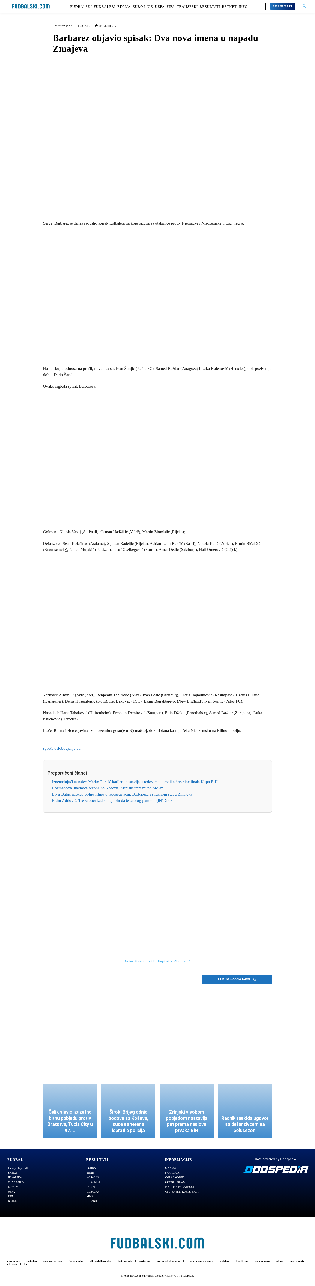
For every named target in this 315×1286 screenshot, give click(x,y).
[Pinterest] (162, 204)
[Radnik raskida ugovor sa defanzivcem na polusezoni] (245, 1111)
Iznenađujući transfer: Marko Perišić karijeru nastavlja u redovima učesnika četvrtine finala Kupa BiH (135, 781)
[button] (304, 6)
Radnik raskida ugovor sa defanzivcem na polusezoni (245, 1124)
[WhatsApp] (172, 204)
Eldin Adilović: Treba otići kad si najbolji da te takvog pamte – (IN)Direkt (113, 800)
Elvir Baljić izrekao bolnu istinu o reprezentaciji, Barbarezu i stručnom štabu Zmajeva (122, 794)
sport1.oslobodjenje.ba (61, 748)
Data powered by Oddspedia (275, 1159)
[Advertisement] (157, 296)
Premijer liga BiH (63, 25)
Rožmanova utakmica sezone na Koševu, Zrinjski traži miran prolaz (107, 788)
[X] (152, 204)
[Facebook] (142, 204)
